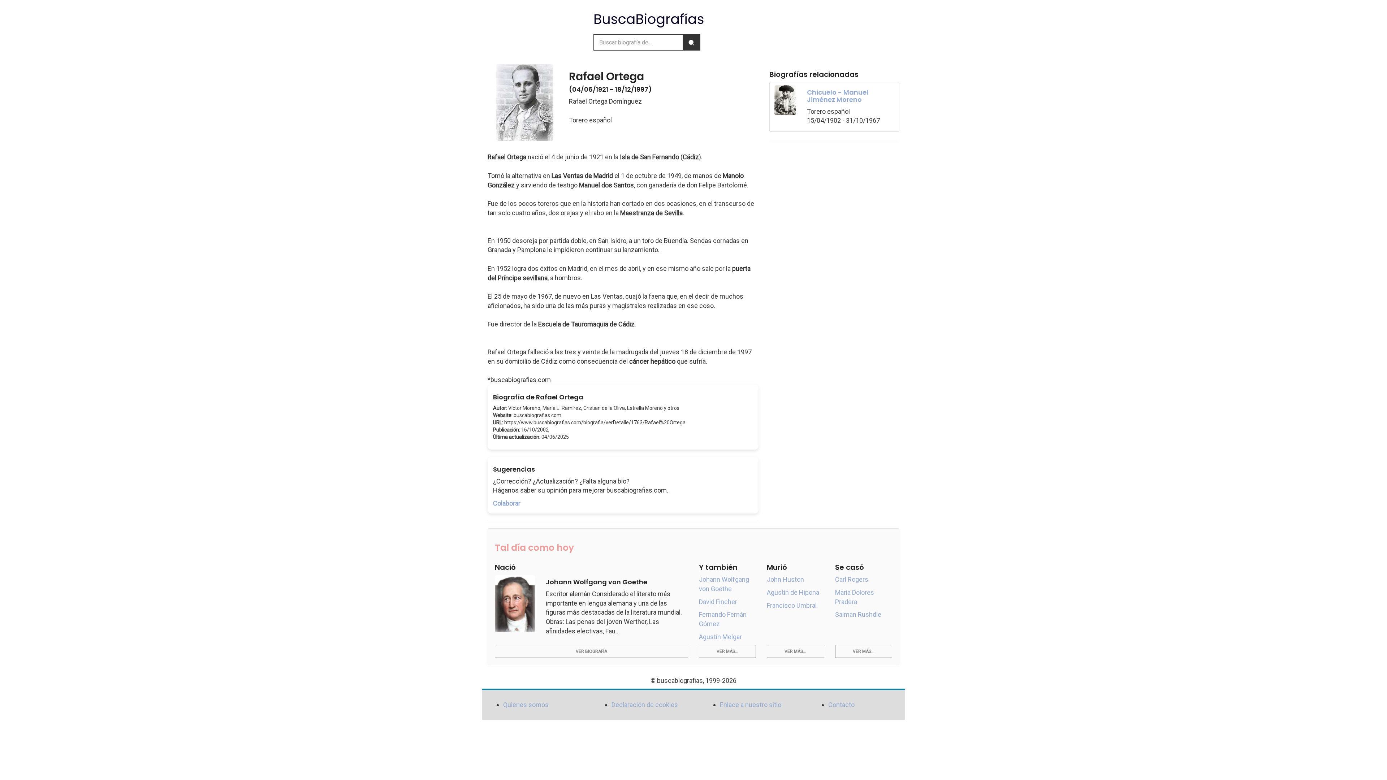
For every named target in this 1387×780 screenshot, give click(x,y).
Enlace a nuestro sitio (750, 704)
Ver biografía (591, 651)
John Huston (785, 579)
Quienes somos (526, 704)
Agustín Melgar (720, 637)
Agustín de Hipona (793, 592)
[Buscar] (691, 42)
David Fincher (718, 602)
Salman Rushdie (858, 614)
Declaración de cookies (645, 704)
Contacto (841, 704)
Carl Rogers (851, 579)
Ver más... (727, 651)
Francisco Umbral (792, 605)
